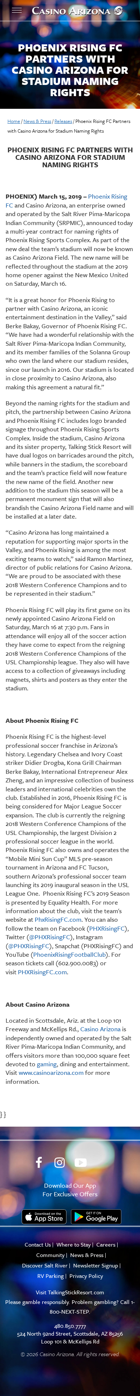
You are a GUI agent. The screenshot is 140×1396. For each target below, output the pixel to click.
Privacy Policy (86, 1275)
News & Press (37, 121)
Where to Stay (73, 1244)
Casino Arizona (100, 1028)
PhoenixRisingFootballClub (69, 954)
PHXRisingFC (107, 928)
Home (13, 121)
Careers (105, 1244)
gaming (47, 1064)
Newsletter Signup (95, 1265)
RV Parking (50, 1275)
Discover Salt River (45, 1265)
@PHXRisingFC (49, 936)
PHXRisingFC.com (41, 971)
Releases (63, 121)
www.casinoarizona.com (51, 1072)
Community (50, 1255)
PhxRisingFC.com (57, 919)
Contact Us (38, 1244)
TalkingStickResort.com (76, 1292)
